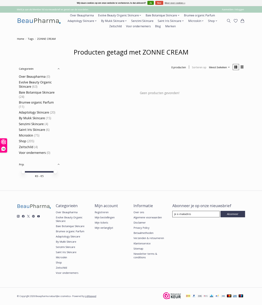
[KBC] (211, 296)
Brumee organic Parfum (199, 15)
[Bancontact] (217, 296)
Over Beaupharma (82, 15)
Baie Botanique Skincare (37, 92)
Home (20, 38)
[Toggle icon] (228, 21)
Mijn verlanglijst (104, 227)
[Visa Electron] (235, 296)
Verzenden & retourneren (148, 238)
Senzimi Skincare (142, 21)
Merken (170, 26)
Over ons (138, 212)
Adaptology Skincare (34, 112)
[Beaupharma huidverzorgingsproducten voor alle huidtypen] (39, 21)
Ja (150, 3)
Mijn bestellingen (105, 217)
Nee (159, 3)
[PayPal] (194, 296)
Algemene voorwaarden (147, 217)
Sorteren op (199, 67)
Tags (31, 38)
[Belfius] (206, 296)
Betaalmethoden (143, 233)
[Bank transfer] (200, 296)
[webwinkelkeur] (172, 298)
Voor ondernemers (138, 26)
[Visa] (223, 296)
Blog (158, 26)
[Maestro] (241, 296)
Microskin (26, 135)
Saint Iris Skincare (32, 129)
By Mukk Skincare (32, 118)
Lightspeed (90, 296)
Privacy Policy (141, 227)
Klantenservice (142, 243)
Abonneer (232, 214)
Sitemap (138, 248)
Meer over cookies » (175, 3)
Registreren (102, 212)
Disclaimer (139, 222)
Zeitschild (115, 26)
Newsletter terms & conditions (145, 255)
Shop (22, 141)
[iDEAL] (188, 296)
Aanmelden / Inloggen (233, 9)
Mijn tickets (101, 222)
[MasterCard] (229, 296)
